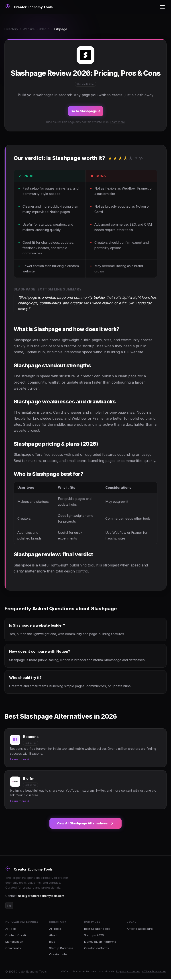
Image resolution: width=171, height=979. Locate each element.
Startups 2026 (94, 935)
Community (13, 948)
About (53, 935)
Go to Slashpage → (86, 111)
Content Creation (17, 935)
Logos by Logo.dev (128, 971)
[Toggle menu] (162, 7)
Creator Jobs (58, 954)
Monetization (14, 941)
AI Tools (10, 928)
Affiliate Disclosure (140, 928)
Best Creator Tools (97, 928)
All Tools (55, 928)
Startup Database (61, 948)
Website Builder (34, 29)
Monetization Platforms (100, 941)
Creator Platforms (96, 948)
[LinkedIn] (9, 905)
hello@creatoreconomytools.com (41, 895)
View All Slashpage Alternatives (82, 823)
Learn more (117, 122)
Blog (52, 941)
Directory (11, 29)
